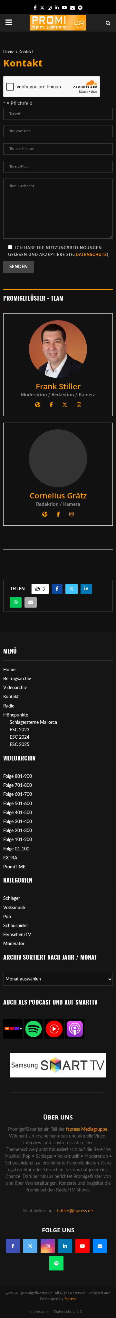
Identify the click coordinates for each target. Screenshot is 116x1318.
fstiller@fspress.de (75, 1211)
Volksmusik (14, 908)
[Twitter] (30, 1246)
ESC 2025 (19, 744)
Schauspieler (15, 926)
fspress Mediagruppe (86, 1129)
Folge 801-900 (17, 776)
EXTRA (10, 858)
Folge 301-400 (17, 822)
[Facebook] (13, 1246)
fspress (70, 1299)
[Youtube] (82, 1246)
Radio (9, 706)
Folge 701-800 (17, 785)
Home (9, 52)
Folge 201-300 (17, 831)
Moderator (13, 944)
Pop (7, 917)
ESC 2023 (19, 730)
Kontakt (11, 697)
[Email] (100, 1246)
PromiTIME (14, 867)
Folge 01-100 (16, 849)
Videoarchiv (15, 688)
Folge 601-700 (17, 794)
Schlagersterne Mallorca (33, 722)
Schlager (11, 898)
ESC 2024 (19, 737)
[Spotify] (56, 1263)
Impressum (38, 1312)
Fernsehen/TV (17, 935)
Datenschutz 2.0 (68, 1312)
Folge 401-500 (17, 813)
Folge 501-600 (17, 804)
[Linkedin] (65, 1246)
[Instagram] (48, 1246)
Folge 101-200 (17, 840)
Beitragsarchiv (17, 679)
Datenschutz (91, 255)
